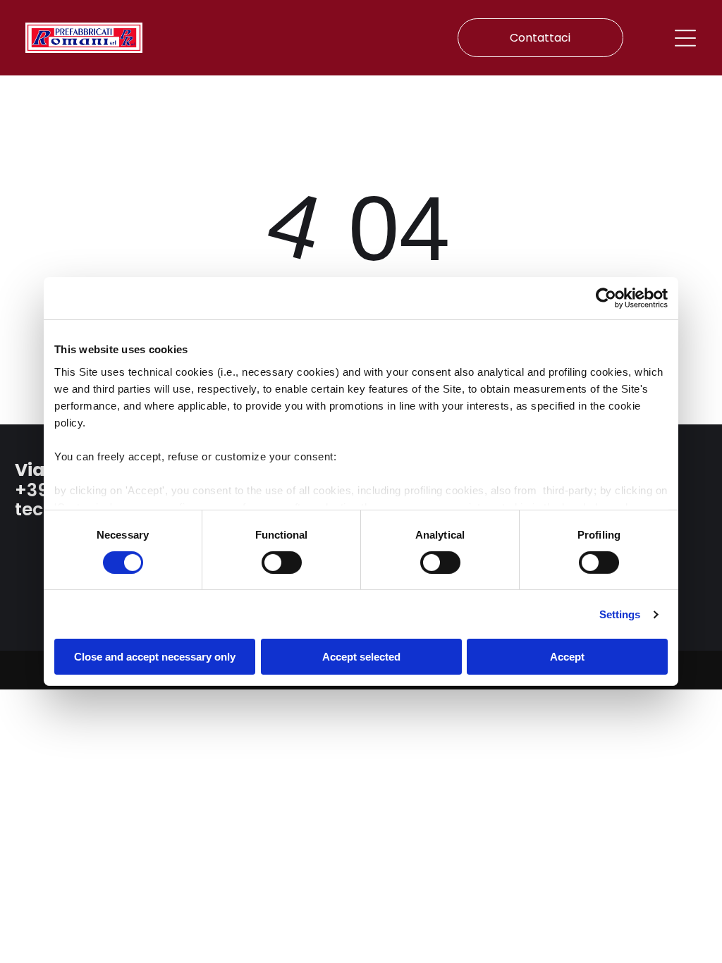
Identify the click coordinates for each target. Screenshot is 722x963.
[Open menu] (685, 38)
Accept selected (361, 657)
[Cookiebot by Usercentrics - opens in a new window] (606, 298)
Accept (567, 657)
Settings (620, 614)
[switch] (282, 562)
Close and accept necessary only (154, 657)
